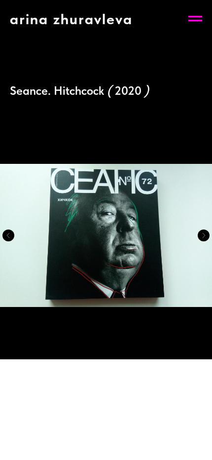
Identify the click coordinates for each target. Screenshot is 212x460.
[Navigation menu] (195, 19)
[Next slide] (204, 235)
